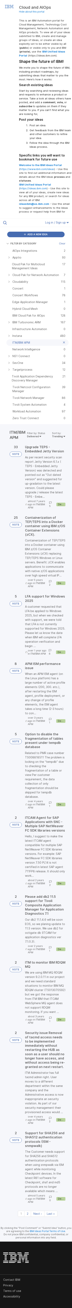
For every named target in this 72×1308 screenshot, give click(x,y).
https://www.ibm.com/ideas (37, 169)
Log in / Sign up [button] (56, 222)
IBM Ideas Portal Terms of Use (47, 1231)
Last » (51, 1213)
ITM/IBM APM (38, 653)
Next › (37, 1213)
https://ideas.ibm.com (33, 188)
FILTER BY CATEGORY (23, 243)
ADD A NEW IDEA (37, 234)
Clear (62, 243)
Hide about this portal (31, 11)
